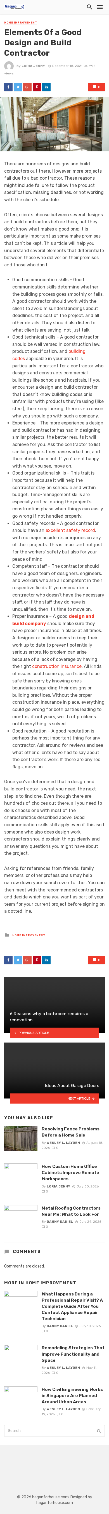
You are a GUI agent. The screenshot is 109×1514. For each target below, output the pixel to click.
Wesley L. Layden (63, 1143)
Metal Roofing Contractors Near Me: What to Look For (71, 1211)
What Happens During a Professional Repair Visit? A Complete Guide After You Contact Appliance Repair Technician (72, 1306)
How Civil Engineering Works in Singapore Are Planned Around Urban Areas (72, 1395)
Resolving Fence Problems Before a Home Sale (70, 1132)
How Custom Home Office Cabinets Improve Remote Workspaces (70, 1172)
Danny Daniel (60, 1222)
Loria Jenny (33, 66)
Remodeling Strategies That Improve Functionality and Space (73, 1354)
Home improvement (20, 22)
